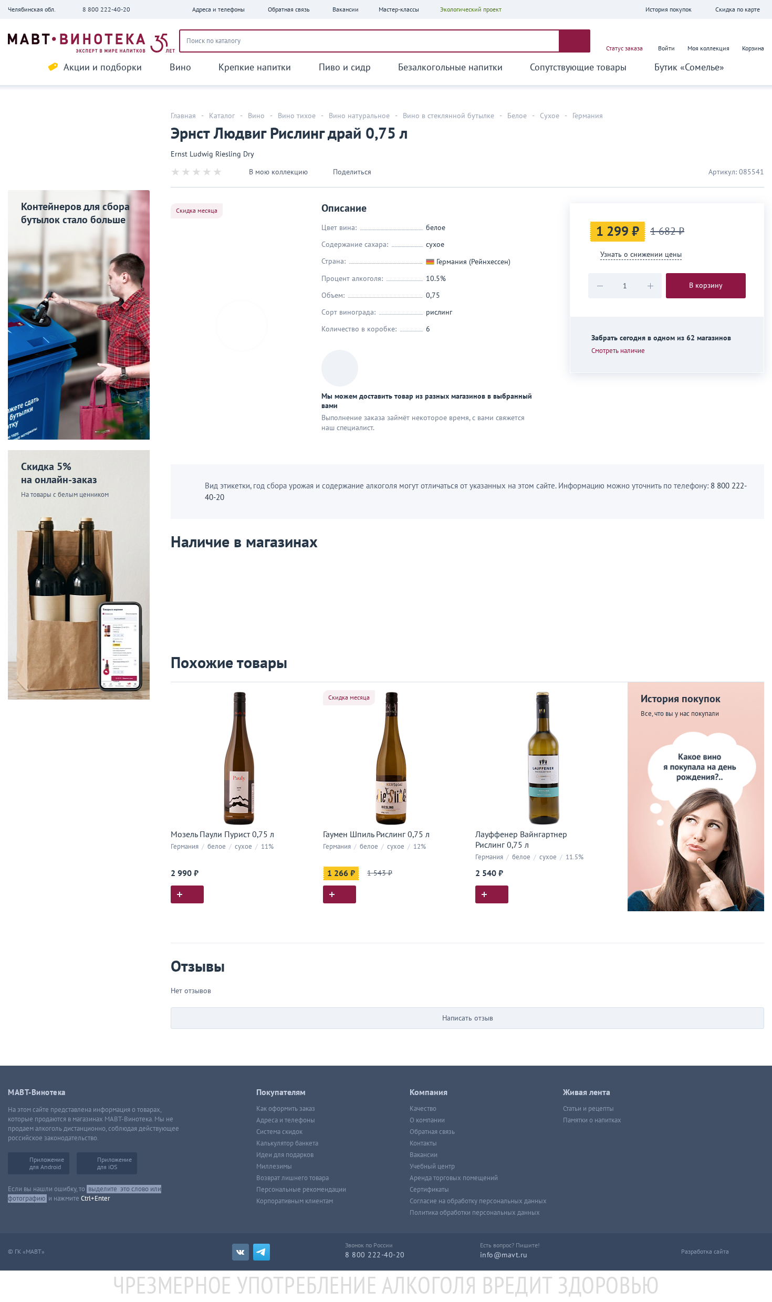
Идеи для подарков (285, 1155)
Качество (423, 1109)
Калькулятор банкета (287, 1143)
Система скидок (279, 1132)
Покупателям (281, 1092)
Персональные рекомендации (301, 1189)
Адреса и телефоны (285, 1120)
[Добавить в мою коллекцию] (302, 694)
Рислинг (439, 312)
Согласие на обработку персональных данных (478, 1201)
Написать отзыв (467, 1018)
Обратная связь (432, 1132)
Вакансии (423, 1155)
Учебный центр (432, 1166)
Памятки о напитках (592, 1120)
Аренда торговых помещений (454, 1178)
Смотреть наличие (618, 351)
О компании (427, 1120)
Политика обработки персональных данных (475, 1213)
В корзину (706, 285)
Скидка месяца (196, 210)
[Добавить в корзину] (187, 894)
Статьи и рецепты (588, 1109)
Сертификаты (429, 1189)
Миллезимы (274, 1166)
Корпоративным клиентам (294, 1201)
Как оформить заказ (285, 1109)
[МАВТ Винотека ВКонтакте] (240, 1252)
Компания (428, 1092)
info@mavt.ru (504, 1255)
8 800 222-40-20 (106, 9)
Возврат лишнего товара (292, 1178)
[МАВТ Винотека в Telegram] (261, 1252)
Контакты (423, 1143)
